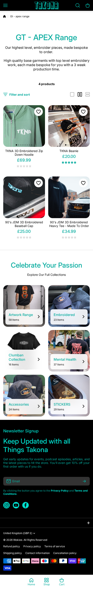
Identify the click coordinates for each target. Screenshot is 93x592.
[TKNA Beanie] (69, 126)
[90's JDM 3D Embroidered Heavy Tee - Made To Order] (69, 197)
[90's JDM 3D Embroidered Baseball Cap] (24, 197)
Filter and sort (19, 94)
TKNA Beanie (68, 151)
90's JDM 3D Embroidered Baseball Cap (24, 224)
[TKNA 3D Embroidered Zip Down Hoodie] (24, 126)
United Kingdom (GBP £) (17, 533)
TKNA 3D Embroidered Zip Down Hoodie (24, 152)
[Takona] (46, 5)
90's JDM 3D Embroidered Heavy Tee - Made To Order (69, 224)
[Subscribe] (84, 481)
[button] (16, 145)
